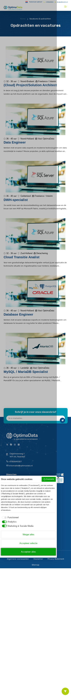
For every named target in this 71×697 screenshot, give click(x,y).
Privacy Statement (56, 559)
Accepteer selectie (28, 543)
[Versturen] (62, 420)
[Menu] (65, 6)
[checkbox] (10, 517)
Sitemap (35, 565)
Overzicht (50, 479)
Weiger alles (28, 534)
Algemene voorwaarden (18, 559)
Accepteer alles (28, 552)
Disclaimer (38, 559)
